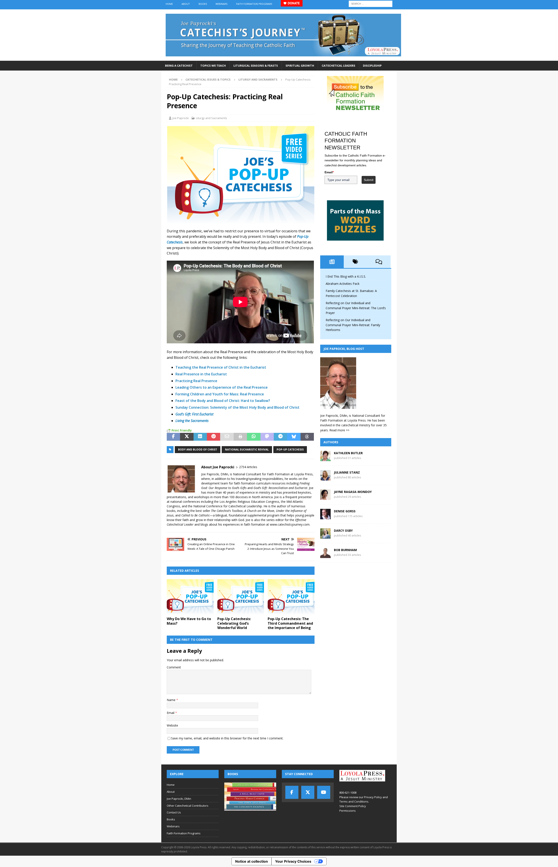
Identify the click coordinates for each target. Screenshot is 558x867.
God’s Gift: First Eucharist (194, 414)
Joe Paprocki (180, 118)
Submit (368, 180)
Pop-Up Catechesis (290, 449)
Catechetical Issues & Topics (208, 79)
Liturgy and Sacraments (211, 118)
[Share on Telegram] (280, 437)
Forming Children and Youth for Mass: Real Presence (219, 394)
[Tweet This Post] (186, 437)
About (186, 3)
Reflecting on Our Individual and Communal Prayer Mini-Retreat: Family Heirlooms (353, 325)
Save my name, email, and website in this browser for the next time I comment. (227, 738)
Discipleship (372, 65)
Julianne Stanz (347, 472)
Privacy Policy (373, 797)
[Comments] (379, 261)
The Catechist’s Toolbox (227, 511)
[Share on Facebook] (173, 437)
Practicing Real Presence (196, 380)
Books (203, 3)
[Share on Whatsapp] (253, 437)
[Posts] (332, 261)
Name (171, 700)
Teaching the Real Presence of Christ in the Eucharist (220, 367)
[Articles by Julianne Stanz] (325, 478)
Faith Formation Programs (254, 3)
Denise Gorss (345, 511)
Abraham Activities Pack (342, 284)
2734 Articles (248, 467)
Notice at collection (251, 861)
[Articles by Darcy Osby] (325, 536)
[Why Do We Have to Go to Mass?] (190, 596)
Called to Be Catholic (195, 515)
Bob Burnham (345, 550)
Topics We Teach (213, 65)
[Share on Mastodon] (267, 437)
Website (172, 725)
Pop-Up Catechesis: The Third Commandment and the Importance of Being (290, 623)
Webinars (221, 3)
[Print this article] (240, 437)
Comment (174, 667)
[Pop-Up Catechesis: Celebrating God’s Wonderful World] (240, 596)
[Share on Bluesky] (293, 437)
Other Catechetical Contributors (187, 806)
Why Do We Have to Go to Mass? (189, 621)
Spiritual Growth (300, 65)
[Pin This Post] (213, 437)
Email (171, 713)
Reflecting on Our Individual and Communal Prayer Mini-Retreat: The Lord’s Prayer (356, 308)
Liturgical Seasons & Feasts (255, 65)
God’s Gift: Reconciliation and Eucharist (280, 488)
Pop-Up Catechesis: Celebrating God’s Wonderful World (234, 623)
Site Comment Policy (352, 806)
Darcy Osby (343, 530)
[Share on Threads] (307, 437)
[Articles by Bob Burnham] (325, 555)
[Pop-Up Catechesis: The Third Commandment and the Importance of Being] (291, 596)
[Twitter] (307, 792)
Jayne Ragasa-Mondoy (353, 492)
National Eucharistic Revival (247, 449)
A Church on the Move (259, 511)
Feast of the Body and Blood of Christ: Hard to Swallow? (222, 400)
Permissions (347, 811)
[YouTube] (323, 792)
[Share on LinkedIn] (200, 437)
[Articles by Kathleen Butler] (325, 459)
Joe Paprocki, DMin (179, 799)
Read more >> (339, 430)
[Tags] (355, 261)
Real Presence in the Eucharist (201, 374)
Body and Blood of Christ (197, 449)
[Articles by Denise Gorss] (325, 517)
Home (169, 3)
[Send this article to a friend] (226, 437)
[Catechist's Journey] (283, 58)
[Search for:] (370, 3)
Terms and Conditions (353, 801)
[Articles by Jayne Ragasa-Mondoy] (325, 497)
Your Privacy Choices (293, 861)
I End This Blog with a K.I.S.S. (346, 276)
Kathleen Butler (348, 453)
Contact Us (174, 812)
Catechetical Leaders (338, 65)
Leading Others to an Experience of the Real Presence (221, 387)
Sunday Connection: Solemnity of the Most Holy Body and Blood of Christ (237, 407)
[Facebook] (291, 792)
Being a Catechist (179, 65)
